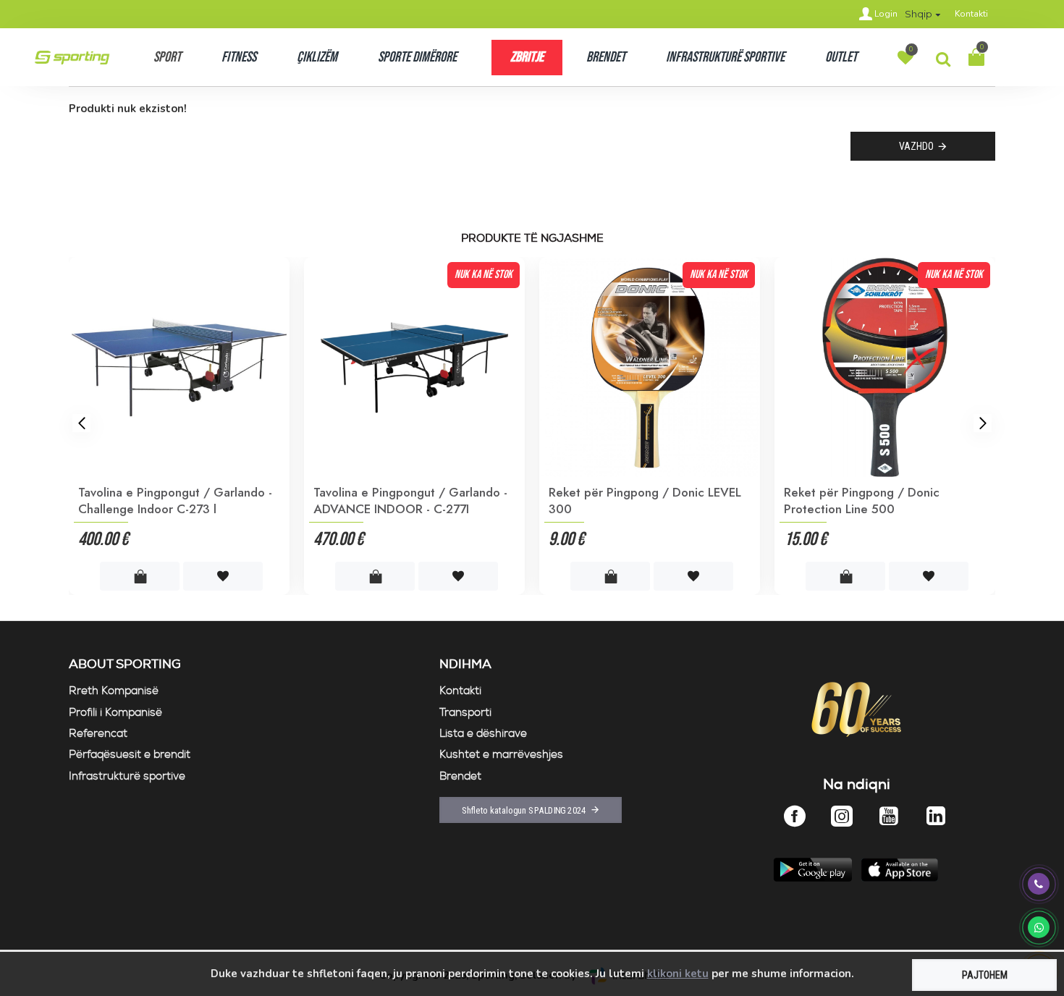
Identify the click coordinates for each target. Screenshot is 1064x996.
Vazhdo (916, 146)
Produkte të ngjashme (532, 238)
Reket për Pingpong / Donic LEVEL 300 (889, 500)
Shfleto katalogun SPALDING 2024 (524, 810)
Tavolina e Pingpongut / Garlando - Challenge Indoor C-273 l (420, 500)
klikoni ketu (678, 973)
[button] (81, 423)
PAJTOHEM (985, 975)
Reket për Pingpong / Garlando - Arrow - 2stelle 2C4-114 (179, 500)
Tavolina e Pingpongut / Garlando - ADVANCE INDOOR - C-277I (655, 500)
